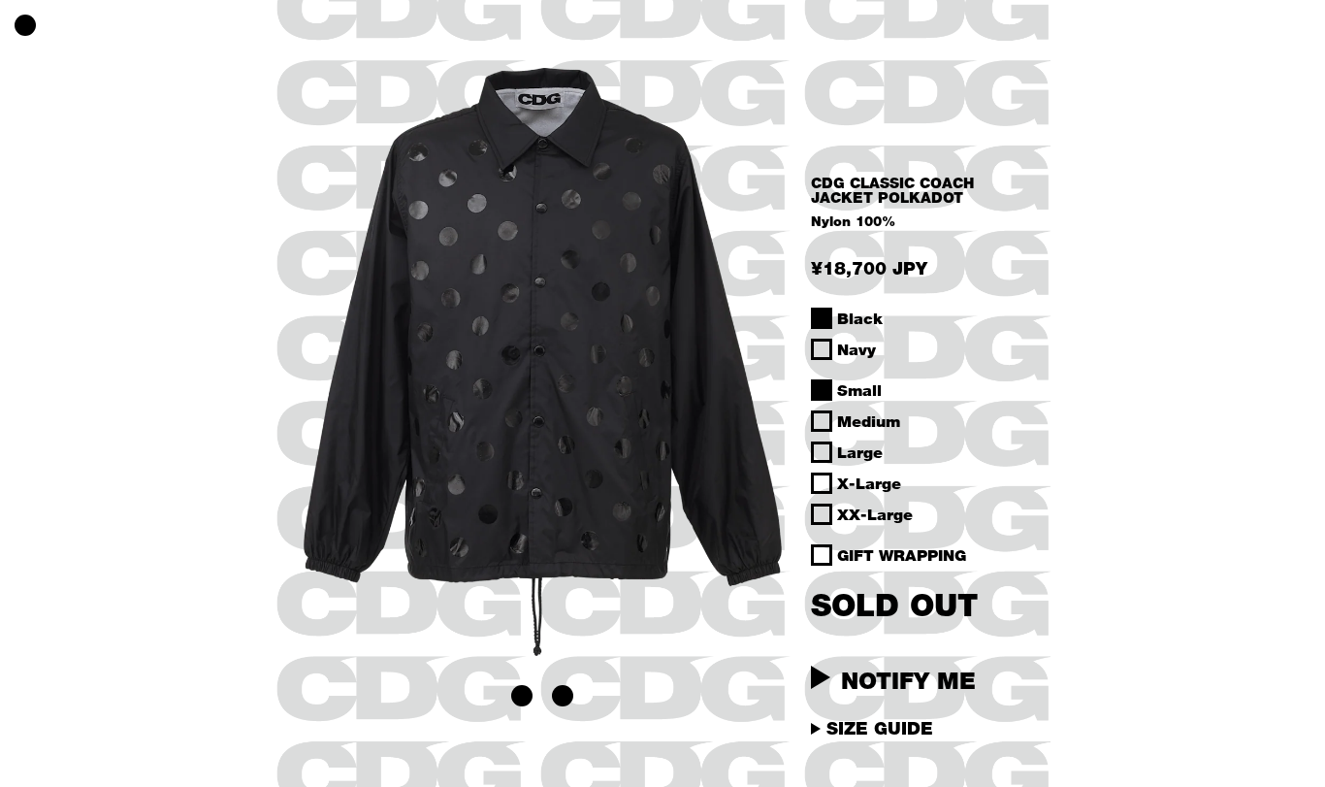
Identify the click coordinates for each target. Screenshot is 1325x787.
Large (860, 452)
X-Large (869, 483)
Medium (868, 421)
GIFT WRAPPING (901, 555)
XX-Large (875, 514)
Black (860, 318)
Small (859, 390)
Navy (856, 349)
